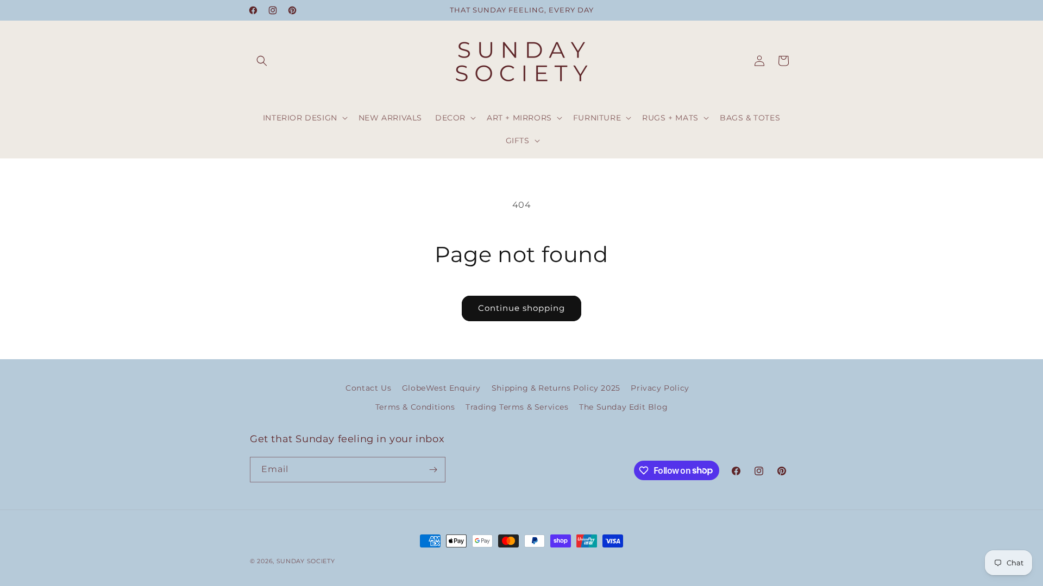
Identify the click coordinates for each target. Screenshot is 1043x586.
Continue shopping (521, 308)
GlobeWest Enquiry (441, 388)
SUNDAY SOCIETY (306, 561)
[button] (262, 61)
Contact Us (368, 388)
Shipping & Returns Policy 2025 (556, 388)
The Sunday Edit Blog (623, 407)
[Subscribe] (433, 469)
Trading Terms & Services (517, 407)
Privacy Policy (660, 388)
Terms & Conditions (415, 407)
